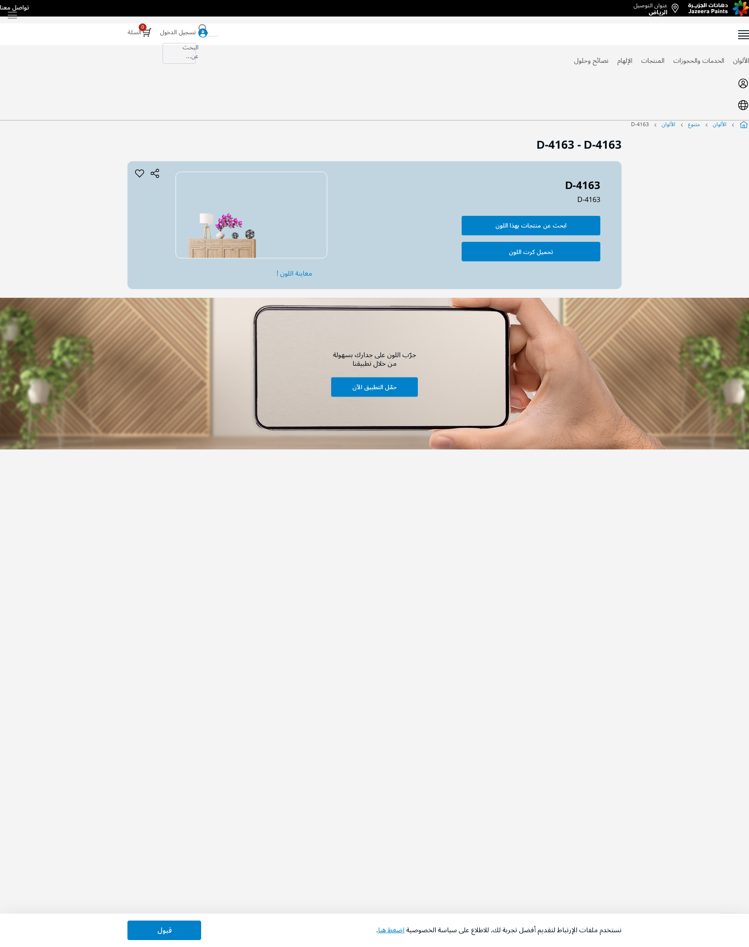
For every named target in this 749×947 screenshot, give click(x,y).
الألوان (741, 61)
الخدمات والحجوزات (698, 61)
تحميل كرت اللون (531, 252)
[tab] (374, 83)
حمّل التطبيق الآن (374, 387)
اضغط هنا (391, 930)
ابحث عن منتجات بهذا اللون (531, 225)
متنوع (694, 124)
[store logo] (718, 8)
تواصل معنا (14, 8)
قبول (164, 930)
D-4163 (588, 199)
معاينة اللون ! (294, 273)
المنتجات (652, 61)
